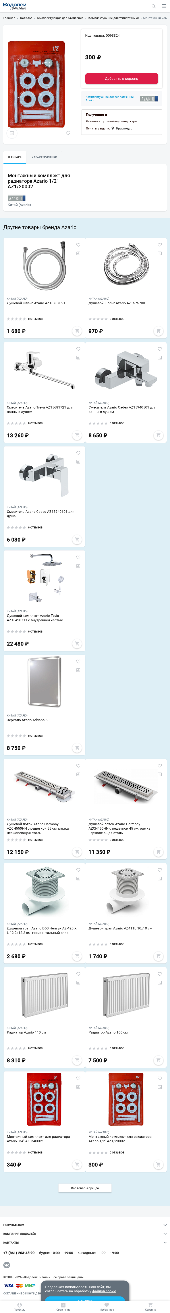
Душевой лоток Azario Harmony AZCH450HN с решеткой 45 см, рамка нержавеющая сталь (120, 828)
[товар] (44, 265)
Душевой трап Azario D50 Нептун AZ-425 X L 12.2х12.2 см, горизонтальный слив (42, 930)
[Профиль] (19, 1307)
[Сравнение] (63, 1307)
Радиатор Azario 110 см (26, 1032)
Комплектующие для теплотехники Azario (110, 98)
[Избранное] (107, 1307)
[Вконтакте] (6, 1265)
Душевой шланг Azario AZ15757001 (118, 303)
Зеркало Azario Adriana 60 (28, 720)
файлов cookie (104, 1291)
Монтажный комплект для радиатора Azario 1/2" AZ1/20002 (120, 1138)
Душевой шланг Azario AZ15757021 (36, 303)
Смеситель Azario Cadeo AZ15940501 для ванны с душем (122, 409)
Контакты (11, 1242)
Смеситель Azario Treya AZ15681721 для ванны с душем (40, 409)
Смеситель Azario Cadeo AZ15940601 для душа (41, 513)
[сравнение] (11, 133)
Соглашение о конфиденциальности (31, 1293)
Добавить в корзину (122, 78)
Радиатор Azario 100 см (108, 1032)
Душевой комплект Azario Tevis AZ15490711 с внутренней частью (35, 618)
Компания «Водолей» (19, 1233)
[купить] (77, 331)
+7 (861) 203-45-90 (19, 1253)
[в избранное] (68, 133)
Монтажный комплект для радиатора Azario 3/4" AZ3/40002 (38, 1138)
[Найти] (154, 6)
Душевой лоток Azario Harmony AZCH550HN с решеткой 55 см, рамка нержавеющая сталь (38, 828)
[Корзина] (150, 1307)
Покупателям (13, 1225)
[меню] (164, 6)
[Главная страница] (14, 6)
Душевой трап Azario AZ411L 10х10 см (120, 928)
